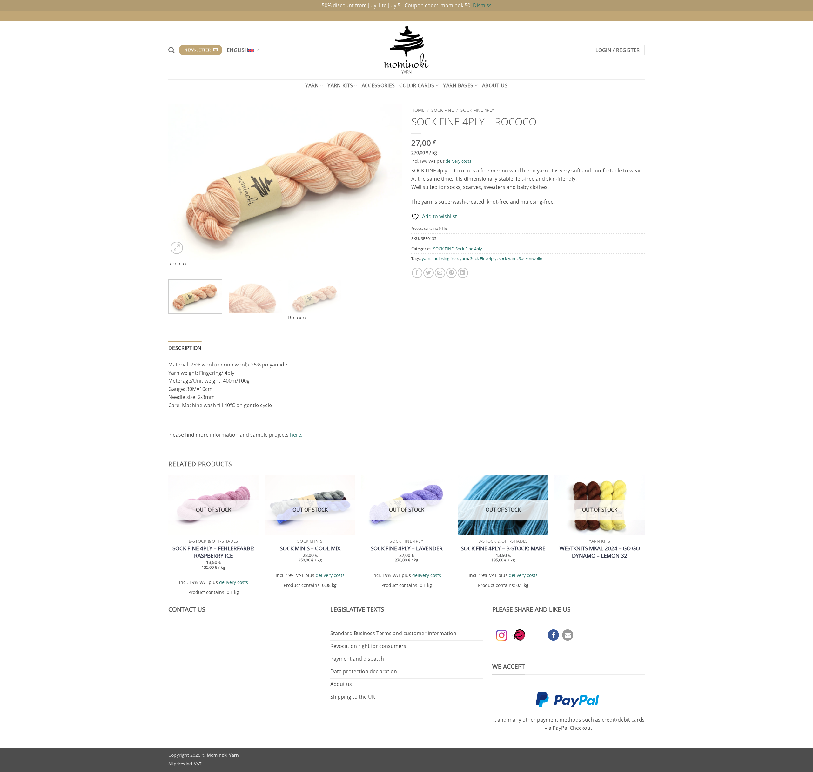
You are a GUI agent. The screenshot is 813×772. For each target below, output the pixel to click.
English (237, 50)
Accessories (378, 85)
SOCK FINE (442, 110)
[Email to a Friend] (440, 273)
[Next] (389, 189)
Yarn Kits (340, 85)
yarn (426, 258)
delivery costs (458, 161)
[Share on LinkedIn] (463, 273)
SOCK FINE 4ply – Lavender (407, 548)
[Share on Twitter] (428, 273)
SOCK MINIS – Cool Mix (310, 548)
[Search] (171, 50)
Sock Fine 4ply (477, 110)
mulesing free (445, 258)
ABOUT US (495, 85)
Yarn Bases (458, 85)
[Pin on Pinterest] (451, 273)
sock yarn (508, 258)
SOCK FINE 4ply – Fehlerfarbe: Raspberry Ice (213, 552)
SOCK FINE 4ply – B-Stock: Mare (503, 548)
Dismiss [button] (482, 5)
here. (296, 434)
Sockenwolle (530, 258)
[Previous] (181, 189)
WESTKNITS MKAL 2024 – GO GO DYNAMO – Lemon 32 (600, 552)
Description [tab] (185, 348)
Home (418, 110)
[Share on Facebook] (417, 273)
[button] (617, 50)
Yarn (312, 85)
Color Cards (416, 85)
